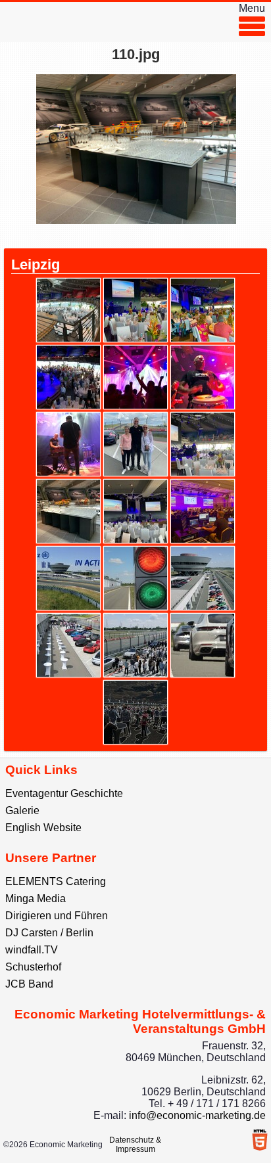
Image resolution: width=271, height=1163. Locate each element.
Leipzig (35, 264)
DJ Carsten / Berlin (49, 932)
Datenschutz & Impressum (135, 1144)
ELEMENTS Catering (55, 881)
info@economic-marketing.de (197, 1115)
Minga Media (35, 898)
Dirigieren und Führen (56, 915)
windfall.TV (31, 949)
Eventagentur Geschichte (64, 793)
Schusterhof (33, 966)
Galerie (22, 810)
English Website (43, 827)
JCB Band (29, 984)
